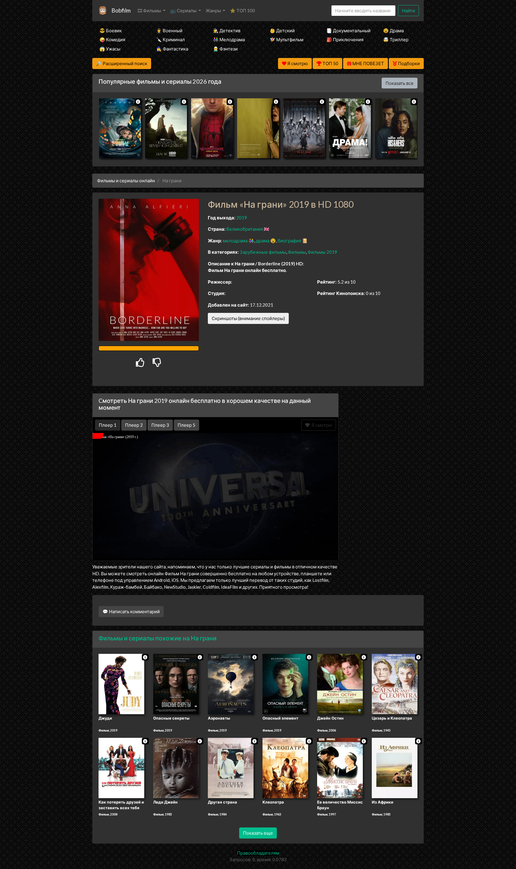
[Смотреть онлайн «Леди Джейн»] (176, 767)
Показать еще (258, 833)
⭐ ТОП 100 (242, 10)
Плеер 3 (160, 425)
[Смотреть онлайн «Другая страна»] (231, 767)
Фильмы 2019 (322, 252)
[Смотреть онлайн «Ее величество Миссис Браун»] (340, 767)
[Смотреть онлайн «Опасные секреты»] (176, 683)
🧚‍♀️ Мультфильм (286, 39)
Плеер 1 (107, 425)
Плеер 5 (186, 425)
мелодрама (235, 240)
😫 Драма (393, 30)
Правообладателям (258, 853)
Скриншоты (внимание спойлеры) (248, 318)
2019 (241, 217)
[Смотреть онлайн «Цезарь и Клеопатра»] (394, 683)
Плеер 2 (134, 425)
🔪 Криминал (170, 39)
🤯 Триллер (395, 39)
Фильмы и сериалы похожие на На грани (157, 638)
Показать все (400, 83)
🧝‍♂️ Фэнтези (225, 48)
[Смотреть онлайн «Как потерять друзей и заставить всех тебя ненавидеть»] (121, 767)
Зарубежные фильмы (263, 252)
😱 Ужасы (109, 48)
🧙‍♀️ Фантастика (172, 48)
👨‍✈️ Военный (169, 30)
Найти (408, 10)
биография (289, 240)
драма (262, 240)
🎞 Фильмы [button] (150, 10)
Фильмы (297, 252)
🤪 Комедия (112, 39)
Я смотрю (321, 425)
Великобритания (244, 229)
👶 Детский (282, 30)
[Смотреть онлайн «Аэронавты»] (231, 683)
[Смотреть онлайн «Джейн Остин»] (340, 683)
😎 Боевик (110, 30)
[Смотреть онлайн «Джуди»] (121, 683)
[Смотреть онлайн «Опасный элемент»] (285, 683)
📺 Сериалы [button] (183, 10)
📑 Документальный (346, 30)
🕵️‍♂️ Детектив (226, 30)
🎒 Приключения (344, 39)
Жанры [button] (214, 10)
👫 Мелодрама (229, 39)
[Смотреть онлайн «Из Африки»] (394, 767)
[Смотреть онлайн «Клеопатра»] (285, 767)
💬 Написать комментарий (131, 611)
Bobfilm (120, 10)
